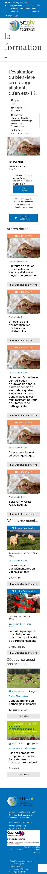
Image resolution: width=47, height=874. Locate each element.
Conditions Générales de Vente (23, 861)
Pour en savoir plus (32, 847)
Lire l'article (23, 716)
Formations (25, 9)
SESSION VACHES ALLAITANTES (20, 503)
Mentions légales (17, 864)
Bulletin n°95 (17, 691)
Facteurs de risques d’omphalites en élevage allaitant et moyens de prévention (23, 270)
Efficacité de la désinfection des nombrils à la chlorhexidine (19, 326)
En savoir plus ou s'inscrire (23, 284)
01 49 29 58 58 (33, 6)
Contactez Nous (17, 866)
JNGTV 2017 (17, 743)
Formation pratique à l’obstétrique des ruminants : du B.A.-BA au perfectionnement (23, 635)
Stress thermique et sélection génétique (21, 454)
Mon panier (13, 16)
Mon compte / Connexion (20, 869)
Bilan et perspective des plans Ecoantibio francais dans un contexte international (23, 757)
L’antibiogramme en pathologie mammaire (23, 702)
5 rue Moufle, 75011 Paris (18, 3)
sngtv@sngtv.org (15, 6)
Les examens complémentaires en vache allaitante (22, 568)
